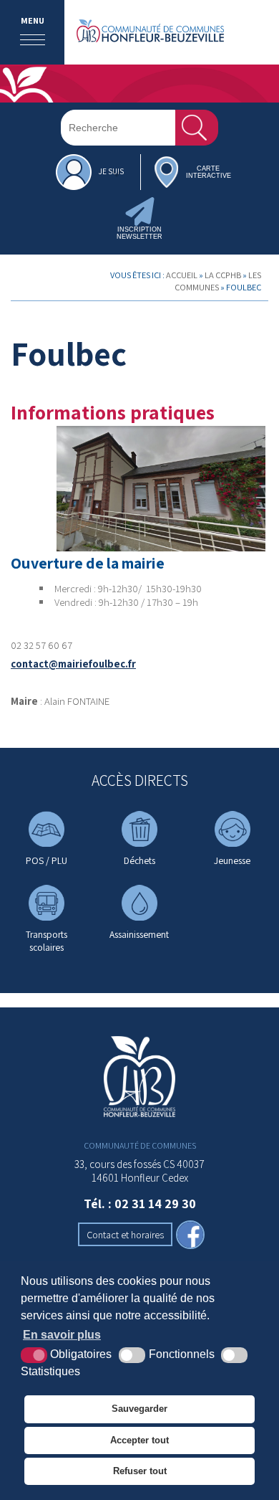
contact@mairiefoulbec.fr (73, 663)
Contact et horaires (125, 1234)
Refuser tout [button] (140, 1471)
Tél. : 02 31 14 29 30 (140, 1203)
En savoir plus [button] (62, 1335)
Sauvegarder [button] (139, 1408)
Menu (32, 20)
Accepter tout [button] (139, 1440)
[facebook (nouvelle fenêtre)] (190, 1236)
